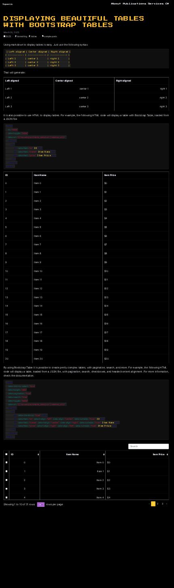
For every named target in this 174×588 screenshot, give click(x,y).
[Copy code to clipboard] (165, 52)
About (116, 4)
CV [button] (167, 4)
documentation (25, 375)
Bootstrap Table (144, 115)
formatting (22, 36)
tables (33, 36)
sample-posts (50, 36)
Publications (134, 4)
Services (156, 4)
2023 (8, 36)
